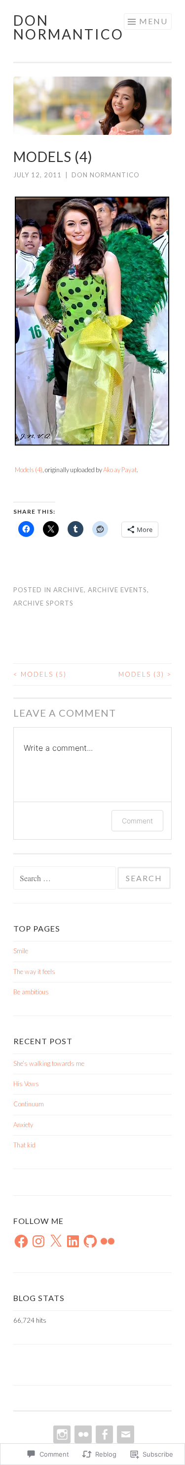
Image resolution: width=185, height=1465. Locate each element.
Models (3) (145, 674)
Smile (20, 951)
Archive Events (117, 590)
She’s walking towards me (48, 1063)
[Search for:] (65, 879)
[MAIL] (124, 1434)
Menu (153, 21)
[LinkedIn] (73, 1241)
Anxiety (23, 1125)
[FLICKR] (82, 1434)
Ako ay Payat (120, 470)
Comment (137, 820)
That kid (24, 1145)
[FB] (103, 1434)
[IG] (61, 1434)
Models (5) (40, 674)
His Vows (26, 1084)
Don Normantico (68, 27)
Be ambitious (31, 992)
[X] (56, 1241)
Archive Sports (43, 603)
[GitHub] (90, 1241)
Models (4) (28, 470)
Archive (68, 590)
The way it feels (34, 972)
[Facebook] (21, 1241)
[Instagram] (38, 1241)
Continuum (28, 1104)
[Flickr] (107, 1241)
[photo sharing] (92, 442)
